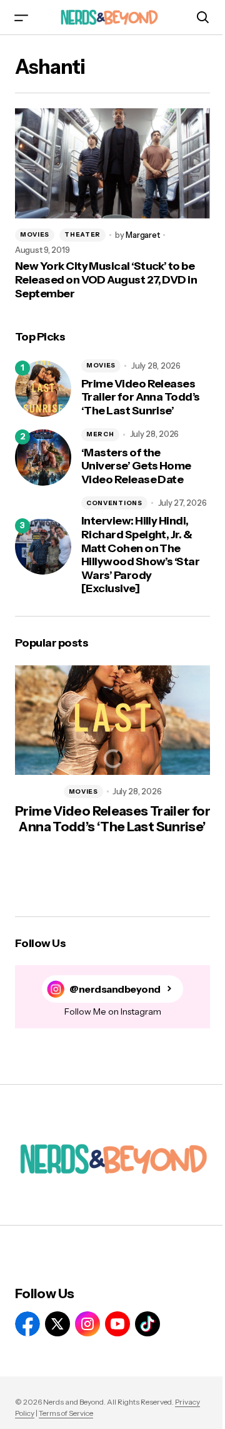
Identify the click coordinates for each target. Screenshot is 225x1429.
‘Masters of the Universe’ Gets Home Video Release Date (136, 466)
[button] (21, 17)
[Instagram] (87, 1323)
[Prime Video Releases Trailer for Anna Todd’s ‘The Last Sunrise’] (43, 389)
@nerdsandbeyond (115, 989)
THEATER (82, 234)
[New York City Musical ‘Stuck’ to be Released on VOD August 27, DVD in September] (112, 163)
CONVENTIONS (114, 503)
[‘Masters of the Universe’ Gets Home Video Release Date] (43, 457)
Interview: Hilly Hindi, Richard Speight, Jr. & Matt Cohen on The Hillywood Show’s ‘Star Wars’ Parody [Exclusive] (140, 555)
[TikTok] (147, 1323)
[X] (57, 1323)
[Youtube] (117, 1323)
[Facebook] (27, 1323)
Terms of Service (66, 1413)
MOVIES (34, 234)
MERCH (100, 434)
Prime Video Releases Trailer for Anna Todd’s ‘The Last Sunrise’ (140, 397)
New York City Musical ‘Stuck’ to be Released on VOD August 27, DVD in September (106, 280)
